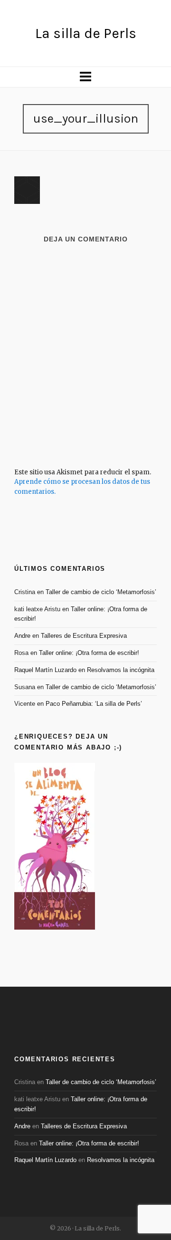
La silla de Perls (85, 33)
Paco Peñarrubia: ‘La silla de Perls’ (94, 703)
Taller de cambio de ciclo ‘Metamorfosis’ (101, 592)
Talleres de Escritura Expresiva (84, 635)
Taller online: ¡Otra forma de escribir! (89, 652)
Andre (22, 635)
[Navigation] (85, 77)
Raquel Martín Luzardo (45, 669)
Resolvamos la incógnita (120, 669)
